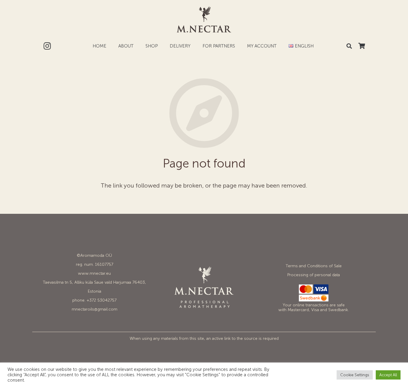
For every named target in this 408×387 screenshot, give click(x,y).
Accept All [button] (388, 375)
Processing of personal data (313, 274)
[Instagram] (47, 46)
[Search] (349, 46)
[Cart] (361, 46)
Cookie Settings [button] (354, 375)
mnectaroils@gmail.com (94, 309)
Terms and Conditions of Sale (314, 265)
